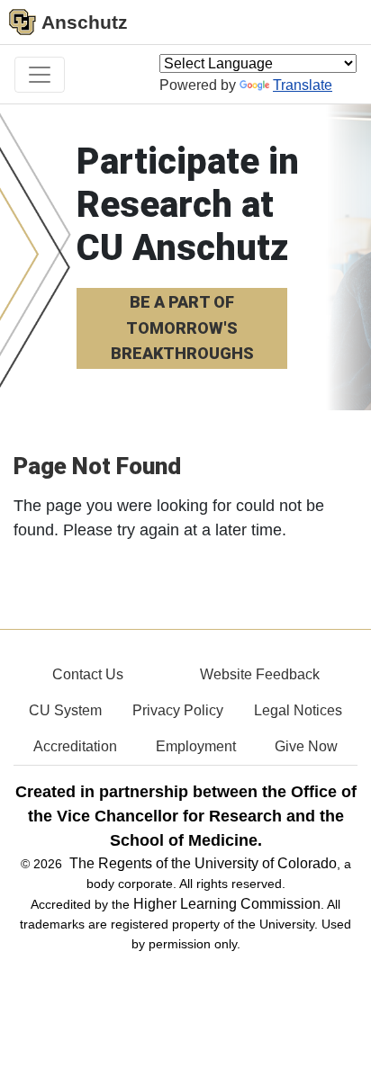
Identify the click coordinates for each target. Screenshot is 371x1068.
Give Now (306, 746)
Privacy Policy (177, 710)
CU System (65, 710)
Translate (302, 85)
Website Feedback (260, 674)
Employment (196, 746)
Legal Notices (298, 710)
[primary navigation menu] (39, 75)
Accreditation (75, 746)
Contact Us (87, 674)
